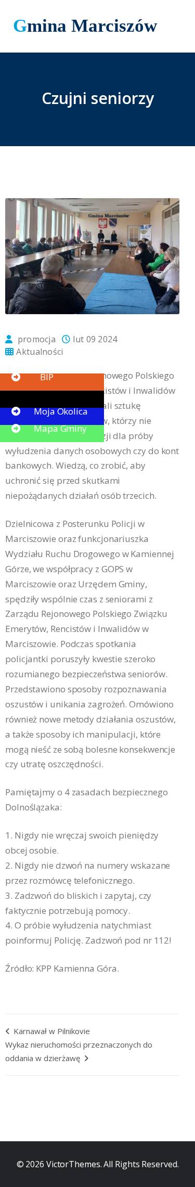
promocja (37, 339)
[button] (31, 359)
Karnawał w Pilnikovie (50, 1031)
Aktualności (39, 351)
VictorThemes (72, 1164)
